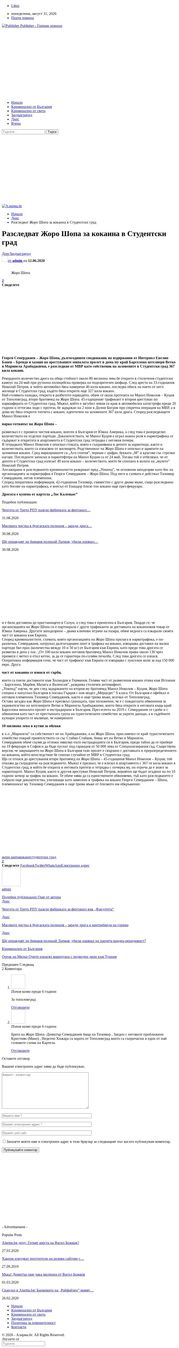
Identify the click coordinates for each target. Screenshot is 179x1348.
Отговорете (20, 1007)
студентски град (43, 857)
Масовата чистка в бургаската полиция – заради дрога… (47, 526)
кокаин (25, 857)
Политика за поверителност (33, 1323)
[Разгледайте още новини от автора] (11, 885)
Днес (15, 119)
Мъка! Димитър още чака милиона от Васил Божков (43, 1274)
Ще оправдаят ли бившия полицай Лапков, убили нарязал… (50, 542)
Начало (17, 102)
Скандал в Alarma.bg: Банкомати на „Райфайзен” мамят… (48, 1290)
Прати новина (22, 18)
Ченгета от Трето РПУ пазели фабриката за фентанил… (46, 510)
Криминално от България (31, 107)
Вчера (16, 123)
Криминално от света (28, 111)
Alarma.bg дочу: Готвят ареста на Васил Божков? (40, 1243)
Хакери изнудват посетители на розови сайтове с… (43, 1259)
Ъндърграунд (21, 115)
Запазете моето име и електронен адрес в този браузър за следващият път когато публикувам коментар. (89, 1142)
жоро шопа (10, 857)
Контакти (18, 1327)
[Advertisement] (89, 64)
